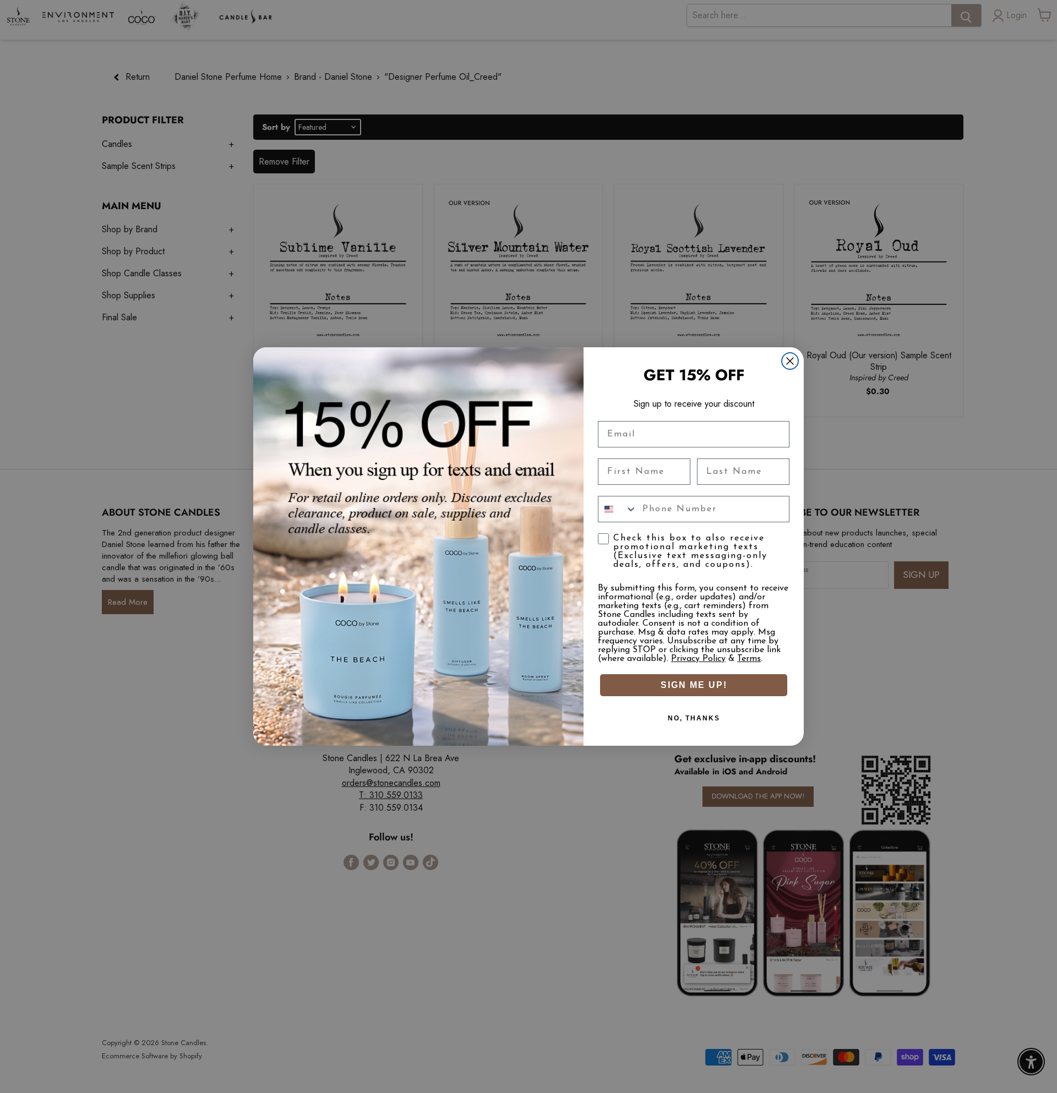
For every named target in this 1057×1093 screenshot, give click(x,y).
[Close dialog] (790, 361)
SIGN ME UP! (694, 685)
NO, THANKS (694, 718)
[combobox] (617, 509)
